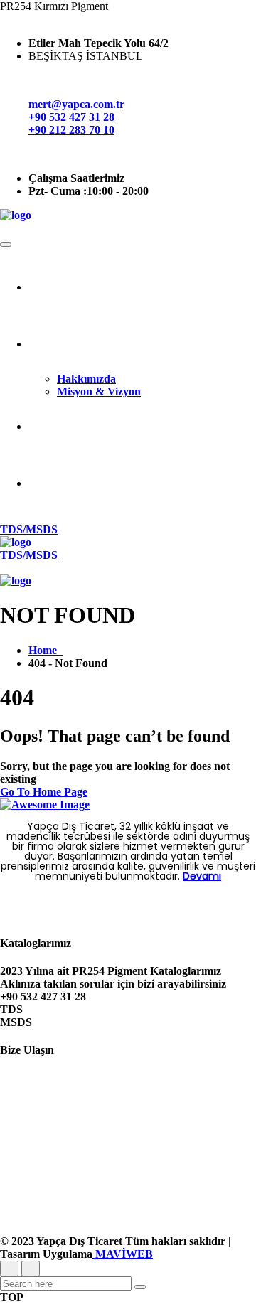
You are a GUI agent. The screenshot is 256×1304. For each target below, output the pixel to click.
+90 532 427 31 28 (71, 117)
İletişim (142, 483)
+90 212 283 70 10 (71, 130)
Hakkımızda (86, 379)
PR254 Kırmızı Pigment (143, 426)
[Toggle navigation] (5, 244)
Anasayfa (142, 287)
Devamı (202, 876)
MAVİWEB (122, 1254)
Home (45, 650)
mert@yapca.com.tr (76, 104)
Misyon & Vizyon (99, 391)
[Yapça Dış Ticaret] (15, 215)
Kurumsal (143, 344)
